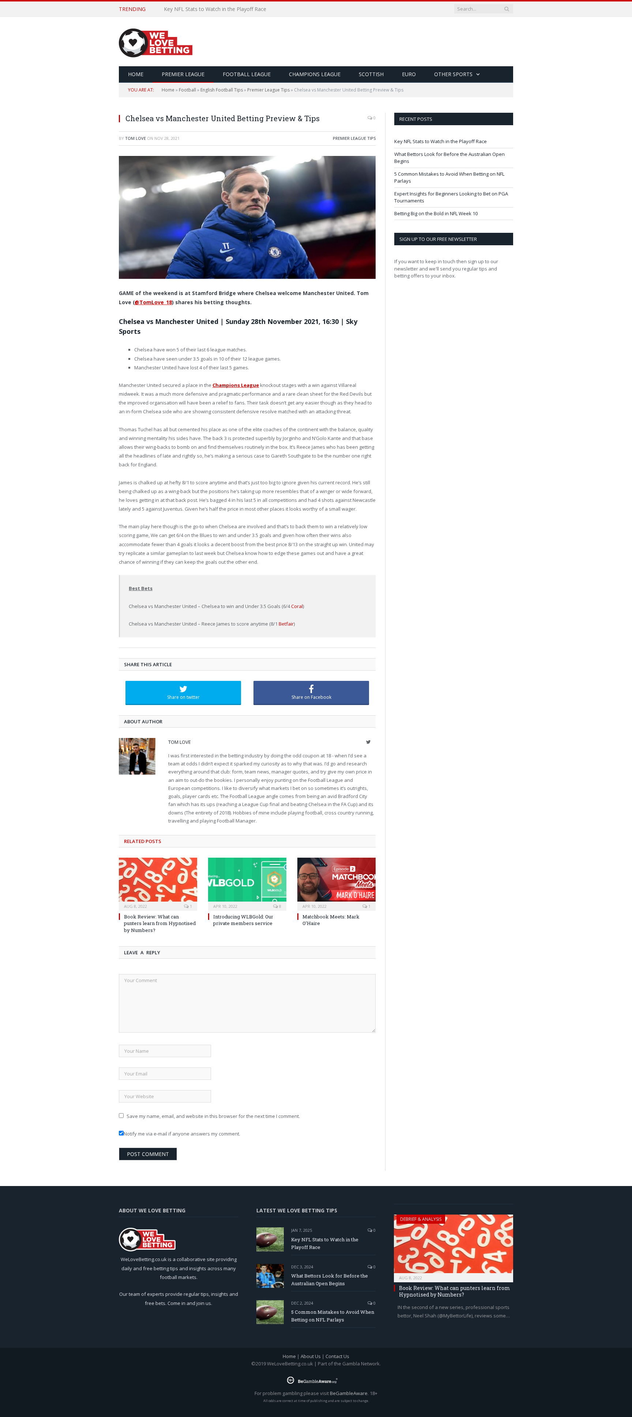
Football (187, 90)
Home (168, 90)
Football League (247, 74)
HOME (135, 74)
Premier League (183, 74)
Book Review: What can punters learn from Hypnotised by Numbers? (160, 923)
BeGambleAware (349, 1393)
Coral (297, 606)
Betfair (286, 623)
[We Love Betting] (155, 41)
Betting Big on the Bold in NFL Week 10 (436, 213)
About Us (311, 1356)
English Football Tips (221, 90)
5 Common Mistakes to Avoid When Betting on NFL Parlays (332, 1316)
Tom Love (135, 138)
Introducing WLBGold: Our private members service (243, 919)
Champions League (315, 74)
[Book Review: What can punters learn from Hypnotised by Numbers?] (158, 883)
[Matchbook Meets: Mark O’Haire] (336, 883)
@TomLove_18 (153, 302)
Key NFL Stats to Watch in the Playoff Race (440, 141)
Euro (409, 74)
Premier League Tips (268, 90)
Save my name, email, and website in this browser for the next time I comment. (213, 1116)
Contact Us (337, 1356)
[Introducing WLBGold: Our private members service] (247, 883)
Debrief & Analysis (420, 1219)
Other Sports (453, 74)
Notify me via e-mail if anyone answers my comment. (182, 1133)
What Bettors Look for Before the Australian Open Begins (232, 9)
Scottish (371, 74)
